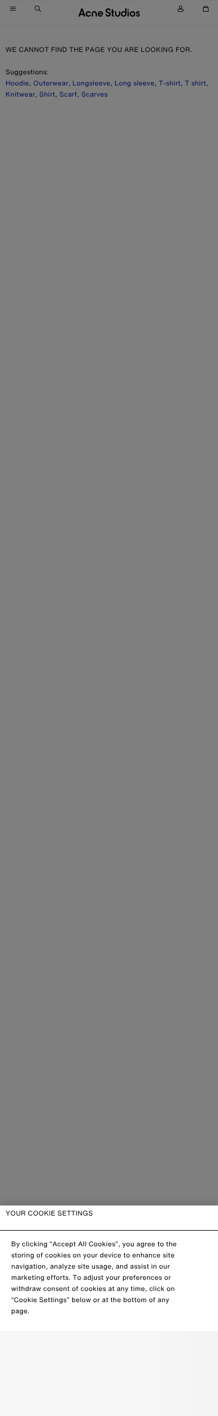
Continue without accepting (109, 1374)
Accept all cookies (109, 1398)
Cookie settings (109, 1350)
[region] (109, 1310)
